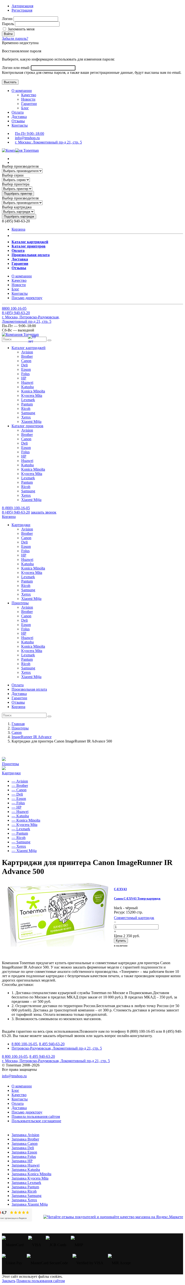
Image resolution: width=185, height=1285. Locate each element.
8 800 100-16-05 (24, 1044)
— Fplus (18, 803)
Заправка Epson (24, 1152)
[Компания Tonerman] (20, 150)
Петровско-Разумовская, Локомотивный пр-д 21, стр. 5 (57, 1048)
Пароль (8, 24)
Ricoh (25, 408)
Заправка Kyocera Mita (30, 1178)
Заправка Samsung (26, 1196)
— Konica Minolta (26, 820)
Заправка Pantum (25, 1187)
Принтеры (10, 764)
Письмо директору (27, 298)
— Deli (17, 794)
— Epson (19, 799)
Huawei (27, 382)
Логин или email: (16, 68)
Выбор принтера (15, 184)
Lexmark (28, 400)
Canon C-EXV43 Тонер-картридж (137, 898)
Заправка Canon (25, 1143)
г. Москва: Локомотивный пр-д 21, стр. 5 (48, 142)
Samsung (28, 413)
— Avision (20, 781)
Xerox (26, 417)
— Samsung (21, 842)
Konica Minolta (33, 391)
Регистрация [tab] (22, 10)
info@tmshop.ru (27, 138)
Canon (26, 361)
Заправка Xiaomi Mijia (30, 1204)
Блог (25, 108)
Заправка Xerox (24, 1200)
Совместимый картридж (134, 918)
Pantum (27, 404)
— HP (16, 807)
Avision (27, 352)
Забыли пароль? (15, 38)
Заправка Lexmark (26, 1183)
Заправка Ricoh (24, 1191)
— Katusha (20, 816)
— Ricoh (19, 838)
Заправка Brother (25, 1139)
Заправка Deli (23, 1148)
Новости (28, 99)
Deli (24, 365)
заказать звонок (43, 512)
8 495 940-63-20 (52, 1044)
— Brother (20, 785)
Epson (26, 369)
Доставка (19, 117)
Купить (121, 940)
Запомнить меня (20, 29)
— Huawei (20, 812)
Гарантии (29, 104)
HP (23, 378)
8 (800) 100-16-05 (16, 508)
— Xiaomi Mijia (24, 851)
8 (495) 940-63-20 (16, 512)
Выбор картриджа (17, 207)
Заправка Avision (25, 1135)
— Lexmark (21, 829)
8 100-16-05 (14, 308)
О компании (22, 91)
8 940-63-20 (16, 313)
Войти (8, 34)
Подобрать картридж (19, 216)
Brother (27, 356)
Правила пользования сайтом (36, 1116)
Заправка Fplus (24, 1156)
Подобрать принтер (18, 193)
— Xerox (19, 846)
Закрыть (8, 1281)
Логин (7, 19)
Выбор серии (13, 175)
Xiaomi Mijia (31, 421)
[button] (29, 348)
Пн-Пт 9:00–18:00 (29, 133)
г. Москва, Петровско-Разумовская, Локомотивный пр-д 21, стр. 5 (30, 319)
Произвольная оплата (29, 689)
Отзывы (18, 121)
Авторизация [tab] (22, 6)
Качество (28, 95)
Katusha (27, 387)
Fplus (25, 374)
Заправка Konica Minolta (31, 1174)
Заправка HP (22, 1161)
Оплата (18, 112)
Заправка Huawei (26, 1165)
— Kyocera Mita (24, 825)
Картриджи (11, 773)
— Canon (19, 790)
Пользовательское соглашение (36, 1121)
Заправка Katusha (26, 1170)
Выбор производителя (20, 166)
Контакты (20, 125)
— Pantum (20, 833)
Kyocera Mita (31, 395)
